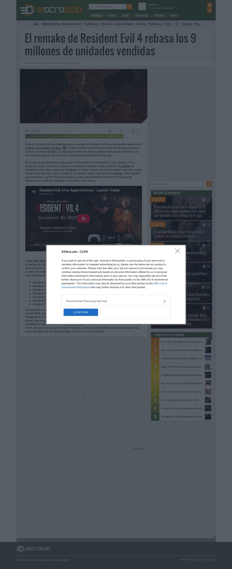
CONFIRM (81, 312)
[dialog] (116, 284)
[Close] (178, 252)
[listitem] (116, 301)
